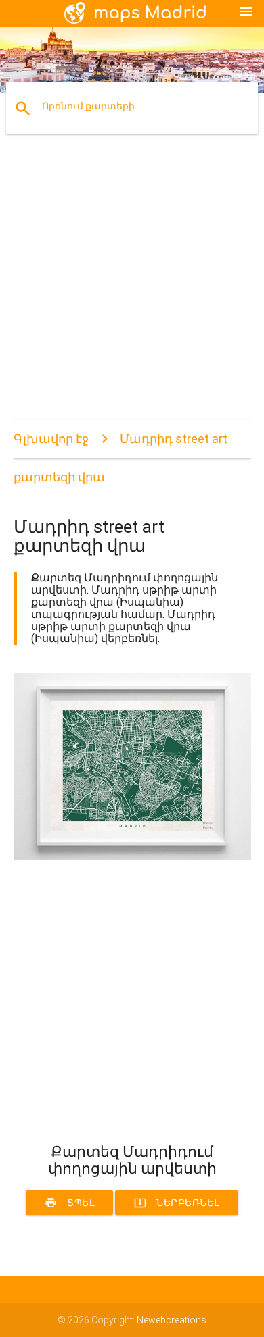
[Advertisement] (132, 288)
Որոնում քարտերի (88, 106)
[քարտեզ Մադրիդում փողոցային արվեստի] (132, 856)
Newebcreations (171, 1320)
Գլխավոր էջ (51, 438)
